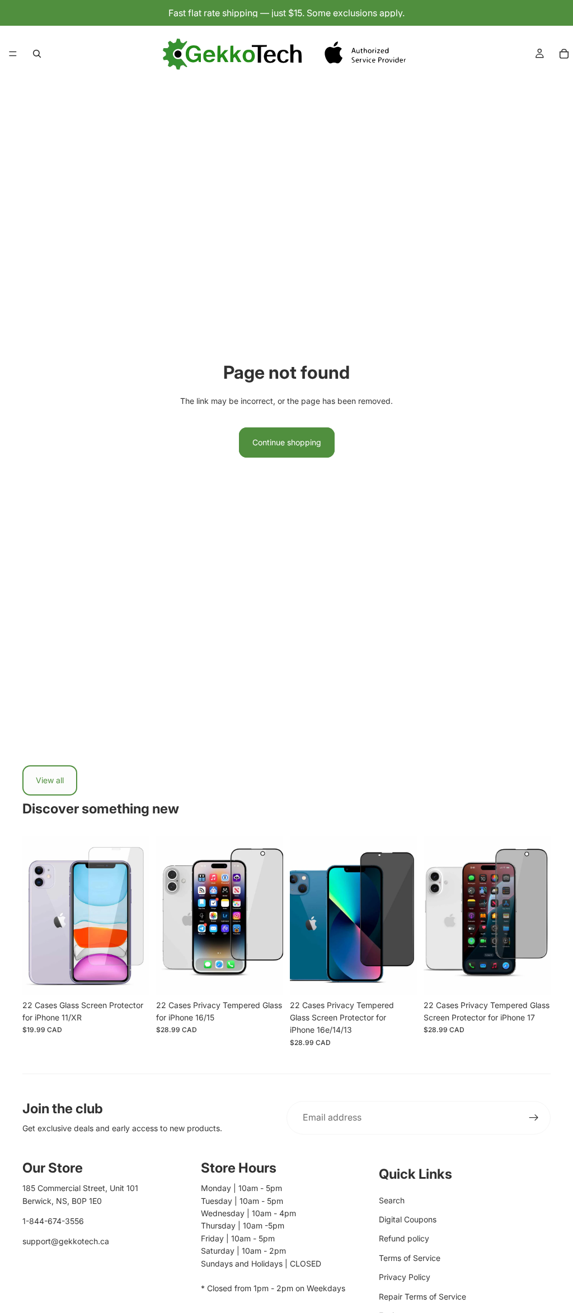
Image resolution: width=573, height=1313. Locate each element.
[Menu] (13, 54)
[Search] (37, 53)
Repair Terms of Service (422, 1296)
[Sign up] (534, 1118)
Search (392, 1200)
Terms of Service (409, 1258)
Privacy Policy (404, 1277)
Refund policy (404, 1238)
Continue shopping (286, 442)
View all (50, 780)
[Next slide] (137, 915)
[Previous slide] (34, 915)
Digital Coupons (407, 1219)
